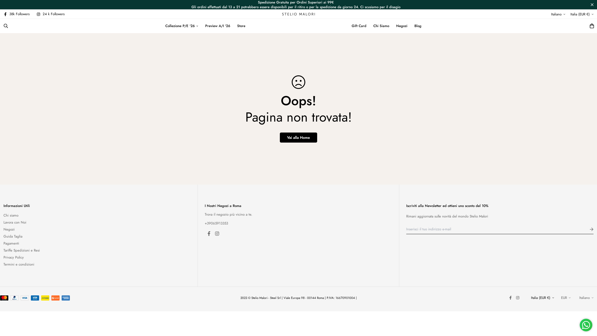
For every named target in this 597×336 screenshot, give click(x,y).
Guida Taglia (12, 236)
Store (241, 25)
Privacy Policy (13, 257)
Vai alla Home (298, 137)
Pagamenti (11, 243)
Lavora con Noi (14, 222)
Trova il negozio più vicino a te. (228, 214)
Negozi (401, 25)
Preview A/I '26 (217, 25)
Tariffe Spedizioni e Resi (21, 250)
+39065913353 (216, 223)
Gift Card (359, 25)
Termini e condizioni (18, 264)
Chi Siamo (381, 25)
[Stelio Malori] (298, 14)
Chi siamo (10, 215)
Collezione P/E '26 (180, 25)
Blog (417, 25)
